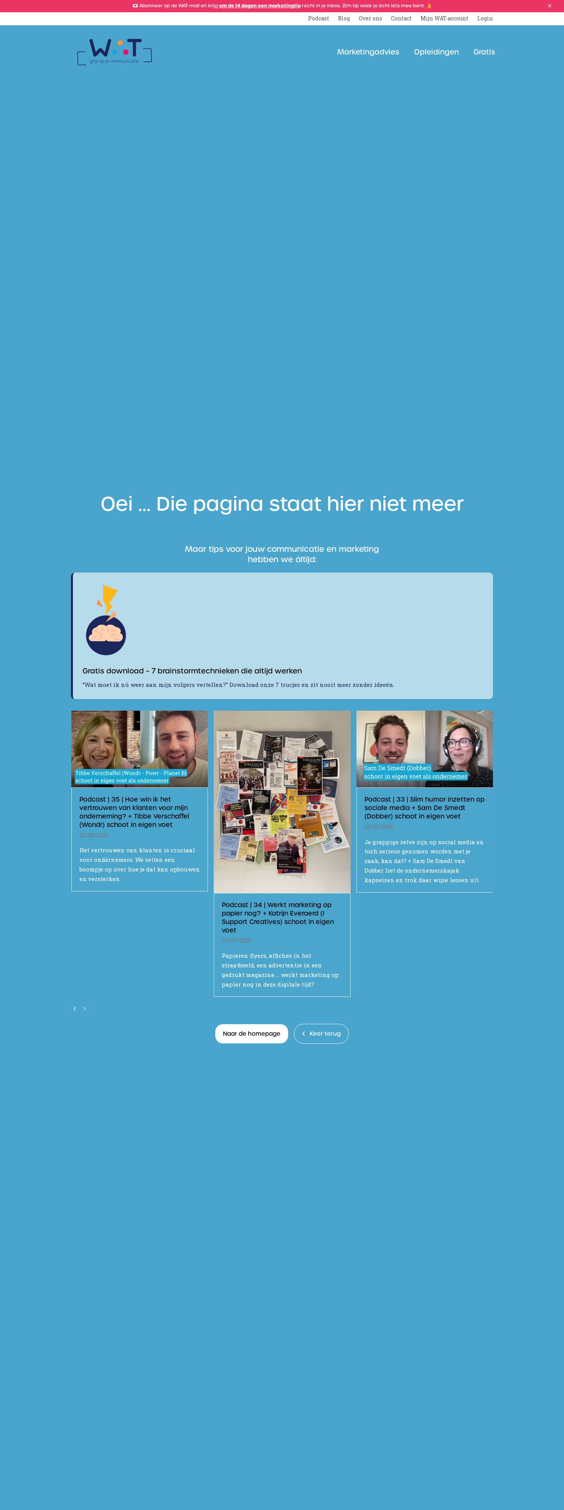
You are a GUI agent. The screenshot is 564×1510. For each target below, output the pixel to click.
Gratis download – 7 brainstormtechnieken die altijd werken (192, 671)
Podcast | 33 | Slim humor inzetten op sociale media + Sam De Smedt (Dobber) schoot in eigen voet (424, 807)
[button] (549, 6)
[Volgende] (84, 1008)
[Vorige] (75, 1008)
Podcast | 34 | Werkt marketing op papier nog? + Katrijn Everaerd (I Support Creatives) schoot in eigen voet (278, 917)
